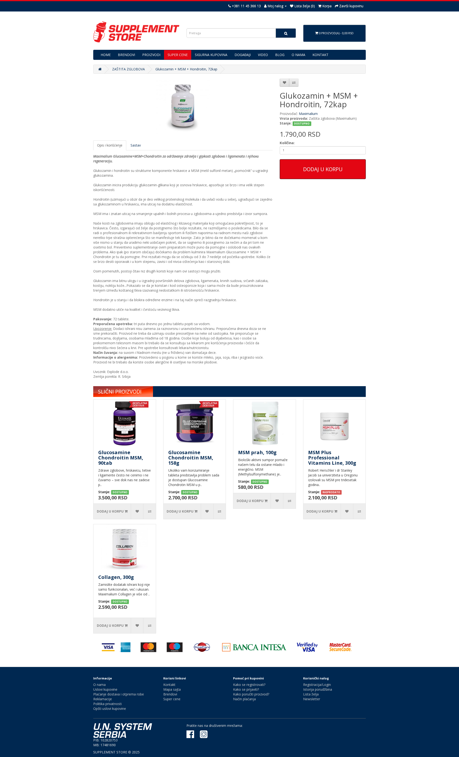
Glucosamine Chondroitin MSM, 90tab (120, 457)
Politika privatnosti (107, 703)
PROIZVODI (151, 54)
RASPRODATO (331, 492)
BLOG (279, 54)
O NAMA (298, 54)
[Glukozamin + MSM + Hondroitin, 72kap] (183, 107)
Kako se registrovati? (249, 684)
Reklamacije (102, 699)
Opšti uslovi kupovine (109, 708)
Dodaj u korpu (323, 169)
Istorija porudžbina (317, 689)
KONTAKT (320, 54)
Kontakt (169, 684)
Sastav (136, 145)
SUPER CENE (178, 54)
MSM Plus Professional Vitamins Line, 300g (332, 457)
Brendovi (170, 694)
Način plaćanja (244, 699)
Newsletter (311, 699)
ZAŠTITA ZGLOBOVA (128, 69)
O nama (99, 684)
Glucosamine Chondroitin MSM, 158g (190, 457)
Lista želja (311, 694)
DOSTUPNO (302, 123)
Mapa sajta (172, 689)
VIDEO (263, 54)
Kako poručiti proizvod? (251, 694)
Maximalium (308, 113)
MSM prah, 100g (257, 452)
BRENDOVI (126, 54)
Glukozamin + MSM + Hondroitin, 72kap (186, 69)
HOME (106, 54)
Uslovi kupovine (105, 689)
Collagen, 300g (116, 577)
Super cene (171, 699)
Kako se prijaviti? (246, 689)
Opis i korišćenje (109, 145)
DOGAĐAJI (243, 54)
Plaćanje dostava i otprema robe (118, 694)
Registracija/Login (317, 684)
